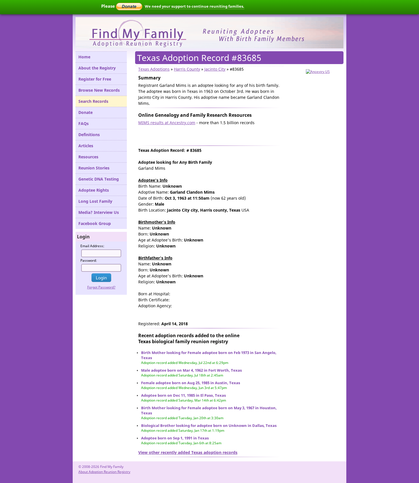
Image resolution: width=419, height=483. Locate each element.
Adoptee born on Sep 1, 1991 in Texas (175, 438)
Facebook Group (94, 223)
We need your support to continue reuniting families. (194, 6)
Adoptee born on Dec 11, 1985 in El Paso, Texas (183, 395)
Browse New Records (99, 90)
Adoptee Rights (93, 190)
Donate (85, 112)
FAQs (83, 123)
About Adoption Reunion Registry (104, 471)
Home (84, 57)
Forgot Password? (101, 287)
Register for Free (94, 79)
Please (108, 6)
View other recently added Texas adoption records (187, 452)
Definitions (89, 134)
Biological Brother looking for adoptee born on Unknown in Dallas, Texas (208, 425)
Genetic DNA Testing (98, 179)
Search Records (93, 101)
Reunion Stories (93, 168)
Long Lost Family (95, 201)
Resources (88, 156)
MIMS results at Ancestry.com (166, 122)
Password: (88, 260)
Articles (85, 145)
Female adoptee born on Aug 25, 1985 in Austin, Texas (190, 382)
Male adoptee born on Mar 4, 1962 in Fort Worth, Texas (191, 370)
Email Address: (92, 245)
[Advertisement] (205, 134)
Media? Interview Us (98, 212)
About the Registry (97, 68)
